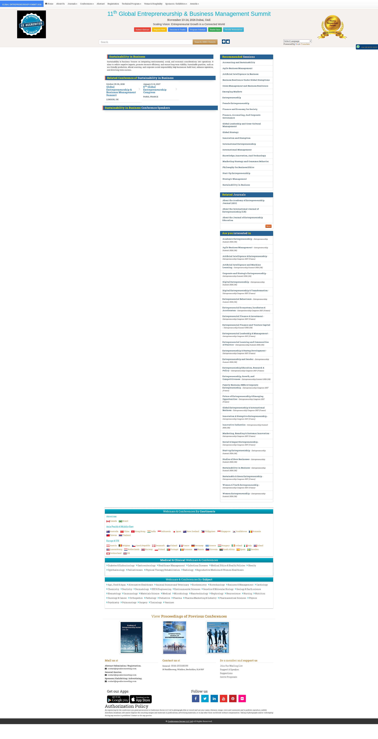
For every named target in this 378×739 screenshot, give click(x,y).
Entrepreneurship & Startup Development (244, 350)
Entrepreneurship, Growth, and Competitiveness (238, 377)
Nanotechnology (199, 593)
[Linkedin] (214, 699)
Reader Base (215, 29)
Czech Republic (143, 545)
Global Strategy (231, 132)
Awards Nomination (233, 29)
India (153, 531)
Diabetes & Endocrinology (121, 565)
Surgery (143, 602)
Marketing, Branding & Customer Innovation (246, 433)
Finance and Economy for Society (240, 109)
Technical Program (131, 3)
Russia (201, 549)
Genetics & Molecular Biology (218, 589)
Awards (193, 3)
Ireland (238, 545)
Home (50, 3)
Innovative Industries (234, 424)
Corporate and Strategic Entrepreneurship (244, 273)
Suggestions (226, 673)
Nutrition (260, 593)
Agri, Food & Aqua (117, 584)
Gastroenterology (146, 565)
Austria (113, 545)
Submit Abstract (142, 29)
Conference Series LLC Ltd (180, 721)
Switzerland (115, 553)
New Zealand (193, 531)
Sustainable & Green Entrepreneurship (242, 476)
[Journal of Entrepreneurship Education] (218, 637)
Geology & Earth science (248, 589)
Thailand (126, 535)
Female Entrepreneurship (236, 103)
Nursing (247, 593)
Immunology (131, 593)
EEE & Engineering (161, 589)
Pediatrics (164, 598)
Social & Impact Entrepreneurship (240, 442)
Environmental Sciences (187, 589)
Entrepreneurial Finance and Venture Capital (246, 325)
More (268, 226)
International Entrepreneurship (239, 144)
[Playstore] (224, 41)
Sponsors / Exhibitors (175, 3)
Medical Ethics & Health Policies (228, 565)
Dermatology (142, 589)
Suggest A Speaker (229, 669)
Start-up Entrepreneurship (236, 450)
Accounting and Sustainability (239, 62)
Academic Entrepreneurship (237, 239)
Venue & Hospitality (153, 3)
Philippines (210, 531)
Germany (199, 545)
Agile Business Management (237, 68)
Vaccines (169, 602)
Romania (256, 531)
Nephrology (217, 593)
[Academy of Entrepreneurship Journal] (131, 637)
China (126, 531)
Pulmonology (129, 602)
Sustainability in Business (236, 184)
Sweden (255, 549)
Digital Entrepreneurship (236, 282)
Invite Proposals (228, 676)
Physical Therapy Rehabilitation (163, 570)
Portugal (174, 549)
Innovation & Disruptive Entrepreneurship (245, 416)
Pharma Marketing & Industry (200, 598)
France (186, 545)
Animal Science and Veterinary (172, 584)
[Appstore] (228, 41)
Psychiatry (113, 602)
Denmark (160, 545)
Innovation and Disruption (237, 138)
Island (260, 545)
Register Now (159, 29)
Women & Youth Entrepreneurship (240, 485)
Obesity (252, 565)
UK (128, 553)
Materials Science (150, 593)
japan (178, 531)
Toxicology (156, 602)
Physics (253, 598)
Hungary (225, 545)
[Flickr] (242, 699)
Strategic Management (235, 179)
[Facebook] (195, 699)
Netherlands (133, 549)
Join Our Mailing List (231, 665)
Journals (72, 3)
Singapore (225, 531)
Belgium (126, 545)
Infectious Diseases (198, 565)
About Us (60, 3)
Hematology (114, 593)
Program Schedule (197, 29)
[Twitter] (205, 699)
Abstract (101, 3)
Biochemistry (199, 584)
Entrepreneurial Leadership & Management (245, 333)
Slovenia (213, 549)
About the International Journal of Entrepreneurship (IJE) (241, 210)
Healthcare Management (171, 565)
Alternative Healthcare (140, 584)
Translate (305, 44)
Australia (114, 531)
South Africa (228, 549)
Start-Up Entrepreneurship (236, 173)
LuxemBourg (116, 549)
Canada (113, 521)
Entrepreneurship (232, 97)
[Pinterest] (233, 699)
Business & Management (240, 584)
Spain (242, 549)
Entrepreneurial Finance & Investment (243, 316)
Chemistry (113, 589)
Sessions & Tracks (178, 29)
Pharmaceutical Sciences (232, 598)
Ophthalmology (116, 570)
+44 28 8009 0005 (369, 47)
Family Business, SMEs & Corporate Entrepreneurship (240, 386)
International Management (237, 149)
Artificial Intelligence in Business (240, 74)
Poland (161, 549)
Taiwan (113, 535)
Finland (173, 545)
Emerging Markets (232, 91)
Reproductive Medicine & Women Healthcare (220, 570)
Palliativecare (135, 570)
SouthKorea (241, 531)
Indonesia (166, 531)
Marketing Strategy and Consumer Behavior (246, 161)
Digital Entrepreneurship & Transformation (245, 290)
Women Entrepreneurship (236, 493)
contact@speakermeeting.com (122, 668)
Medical (166, 593)
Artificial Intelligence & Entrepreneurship (245, 256)
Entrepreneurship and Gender (238, 359)
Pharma (177, 598)
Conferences (86, 3)
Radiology (188, 570)
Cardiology (262, 584)
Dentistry (127, 589)
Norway (149, 549)
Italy (250, 545)
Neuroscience (233, 593)
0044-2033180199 (179, 665)
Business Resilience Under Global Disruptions (246, 80)
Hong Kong (140, 531)
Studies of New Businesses (236, 459)
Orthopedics (136, 598)
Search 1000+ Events (205, 41)
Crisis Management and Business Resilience (245, 86)
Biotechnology (217, 584)
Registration (113, 3)
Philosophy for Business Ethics (238, 167)
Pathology (151, 598)
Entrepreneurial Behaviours (237, 299)
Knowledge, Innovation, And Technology (244, 155)
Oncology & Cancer (117, 598)
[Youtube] (223, 699)
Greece (212, 545)
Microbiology (181, 593)
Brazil (125, 521)
